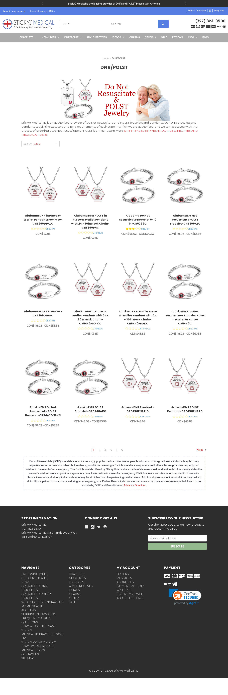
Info (191, 37)
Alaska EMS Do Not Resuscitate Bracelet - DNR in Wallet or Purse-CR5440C (185, 317)
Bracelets (26, 37)
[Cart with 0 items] (209, 10)
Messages (124, 578)
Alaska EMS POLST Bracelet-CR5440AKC (90, 409)
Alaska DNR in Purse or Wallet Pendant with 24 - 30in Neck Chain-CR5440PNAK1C (90, 317)
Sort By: (28, 144)
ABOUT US (28, 610)
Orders (123, 574)
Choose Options (45, 186)
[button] (114, 48)
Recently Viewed (130, 594)
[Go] (163, 24)
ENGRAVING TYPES (34, 574)
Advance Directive (134, 485)
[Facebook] (86, 527)
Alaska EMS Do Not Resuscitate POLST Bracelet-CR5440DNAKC (43, 411)
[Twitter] (99, 527)
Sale (164, 37)
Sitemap (27, 658)
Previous (42, 3)
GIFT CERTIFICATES (34, 578)
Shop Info (219, 10)
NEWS (25, 582)
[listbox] (46, 144)
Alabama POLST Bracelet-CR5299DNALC (43, 313)
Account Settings (130, 598)
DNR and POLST (126, 3)
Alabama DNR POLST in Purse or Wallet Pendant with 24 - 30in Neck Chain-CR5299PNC (90, 222)
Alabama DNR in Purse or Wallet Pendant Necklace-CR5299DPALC (43, 220)
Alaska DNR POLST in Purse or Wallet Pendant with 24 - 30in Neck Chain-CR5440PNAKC (138, 317)
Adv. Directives (97, 37)
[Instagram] (92, 527)
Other (149, 37)
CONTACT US (30, 654)
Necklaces (49, 37)
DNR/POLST (71, 37)
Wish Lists (124, 590)
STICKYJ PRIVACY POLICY (38, 642)
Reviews (177, 37)
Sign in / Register (197, 10)
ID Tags (116, 37)
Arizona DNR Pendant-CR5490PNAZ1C (137, 409)
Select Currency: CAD (41, 11)
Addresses (125, 582)
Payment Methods (131, 586)
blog (205, 37)
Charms (134, 37)
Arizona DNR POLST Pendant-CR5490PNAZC (185, 409)
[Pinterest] (105, 527)
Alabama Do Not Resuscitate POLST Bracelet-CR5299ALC (185, 220)
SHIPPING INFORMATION (38, 614)
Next (185, 3)
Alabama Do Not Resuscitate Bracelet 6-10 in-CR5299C (137, 220)
